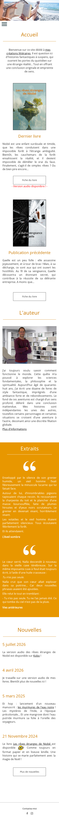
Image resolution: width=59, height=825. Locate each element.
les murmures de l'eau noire (36, 707)
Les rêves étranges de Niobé (32, 744)
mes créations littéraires (28, 51)
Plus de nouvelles (29, 771)
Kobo (36, 656)
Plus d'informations (14, 429)
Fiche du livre (29, 180)
